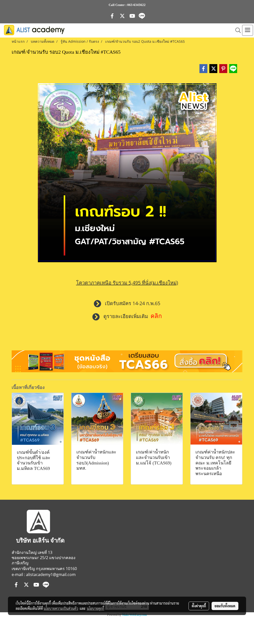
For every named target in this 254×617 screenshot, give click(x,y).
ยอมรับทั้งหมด (225, 606)
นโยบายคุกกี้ (95, 608)
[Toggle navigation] (247, 30)
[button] (236, 30)
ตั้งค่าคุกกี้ (199, 606)
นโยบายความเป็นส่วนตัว (61, 608)
